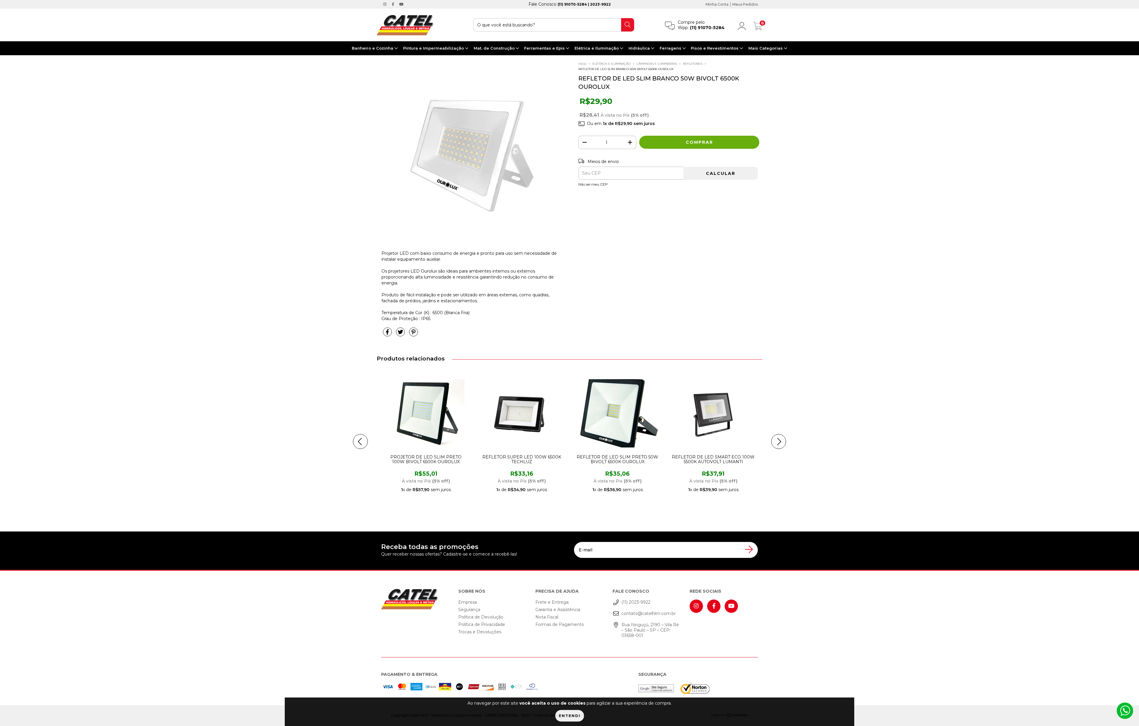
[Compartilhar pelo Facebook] (388, 334)
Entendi (569, 716)
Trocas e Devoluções (479, 632)
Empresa (467, 602)
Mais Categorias (766, 48)
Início (582, 64)
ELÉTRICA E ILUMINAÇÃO (611, 64)
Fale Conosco (570, 4)
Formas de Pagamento (559, 624)
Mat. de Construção (495, 48)
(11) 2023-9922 (635, 602)
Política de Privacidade (481, 624)
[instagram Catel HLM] (385, 4)
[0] (758, 27)
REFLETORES (692, 64)
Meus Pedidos (745, 4)
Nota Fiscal (546, 617)
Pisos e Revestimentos (715, 48)
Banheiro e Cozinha (373, 48)
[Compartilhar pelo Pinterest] (413, 334)
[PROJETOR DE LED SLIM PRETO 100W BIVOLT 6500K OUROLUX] (416, 413)
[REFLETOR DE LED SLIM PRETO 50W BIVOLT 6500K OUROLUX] (608, 413)
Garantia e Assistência (557, 609)
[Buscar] (627, 24)
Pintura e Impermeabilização (434, 48)
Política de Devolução (480, 617)
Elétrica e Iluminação (597, 48)
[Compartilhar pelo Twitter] (401, 334)
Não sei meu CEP (593, 184)
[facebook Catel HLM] (393, 4)
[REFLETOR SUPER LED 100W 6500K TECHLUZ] (512, 413)
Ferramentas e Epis (545, 48)
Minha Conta (717, 4)
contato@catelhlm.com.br (648, 613)
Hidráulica (640, 48)
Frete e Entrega (552, 602)
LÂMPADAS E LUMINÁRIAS (657, 64)
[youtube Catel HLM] (401, 4)
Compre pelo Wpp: (701, 25)
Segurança (469, 609)
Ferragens (671, 48)
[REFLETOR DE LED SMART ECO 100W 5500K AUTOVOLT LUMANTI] (704, 413)
